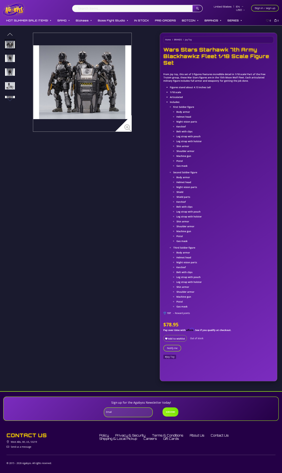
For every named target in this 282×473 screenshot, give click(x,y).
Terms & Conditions (167, 435)
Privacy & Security (130, 435)
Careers (150, 438)
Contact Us (220, 435)
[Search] (197, 8)
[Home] (13, 9)
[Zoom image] (128, 128)
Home (168, 39)
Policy (104, 435)
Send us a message (21, 446)
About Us (197, 435)
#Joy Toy (169, 356)
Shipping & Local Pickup (118, 438)
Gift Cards (171, 438)
